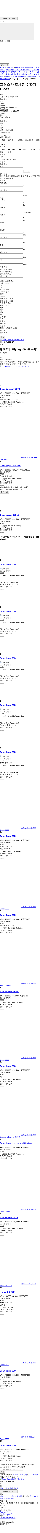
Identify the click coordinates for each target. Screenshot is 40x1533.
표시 (2, 337)
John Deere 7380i (8, 658)
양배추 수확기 (18, 74)
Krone (37, 76)
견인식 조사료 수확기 (23, 70)
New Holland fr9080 (9, 992)
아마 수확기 (28, 74)
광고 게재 (4, 492)
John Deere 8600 (8, 705)
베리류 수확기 (28, 72)
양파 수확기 (17, 72)
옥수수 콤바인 (7, 72)
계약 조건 (3, 1496)
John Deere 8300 (8, 611)
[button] (20, 52)
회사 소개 (3, 1488)
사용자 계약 (33, 1475)
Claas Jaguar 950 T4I (10, 389)
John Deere (30, 76)
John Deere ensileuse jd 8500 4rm (16, 1143)
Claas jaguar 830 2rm (10, 466)
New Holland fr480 (9, 1217)
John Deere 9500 (8, 564)
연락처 (15, 1488)
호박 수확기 (10, 70)
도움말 (10, 1488)
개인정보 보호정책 (20, 1475)
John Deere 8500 (8, 836)
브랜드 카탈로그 (10, 1498)
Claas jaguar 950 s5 (9, 515)
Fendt (23, 76)
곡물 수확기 (30, 67)
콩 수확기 (9, 74)
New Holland (5, 79)
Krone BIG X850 (8, 1292)
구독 (2, 1472)
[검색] (17, 31)
